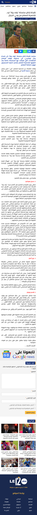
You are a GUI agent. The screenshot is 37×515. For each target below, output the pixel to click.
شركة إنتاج (26, 56)
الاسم (34, 391)
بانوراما (7, 501)
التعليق (33, 371)
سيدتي (18, 499)
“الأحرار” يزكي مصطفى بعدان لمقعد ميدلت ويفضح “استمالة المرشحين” (10, 470)
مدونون (18, 504)
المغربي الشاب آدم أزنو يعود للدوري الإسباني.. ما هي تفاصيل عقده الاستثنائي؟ (28, 470)
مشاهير (8, 6)
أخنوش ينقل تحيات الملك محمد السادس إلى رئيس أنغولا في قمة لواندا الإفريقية (27, 436)
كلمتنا (18, 501)
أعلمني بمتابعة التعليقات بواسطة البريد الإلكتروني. (21, 405)
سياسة (30, 6)
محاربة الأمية (25, 71)
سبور (13, 6)
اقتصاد (30, 504)
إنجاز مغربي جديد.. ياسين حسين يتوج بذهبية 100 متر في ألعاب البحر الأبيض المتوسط (9, 453)
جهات (6, 499)
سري (18, 6)
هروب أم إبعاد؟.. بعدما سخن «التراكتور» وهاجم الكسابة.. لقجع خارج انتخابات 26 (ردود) (10, 436)
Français (7, 2)
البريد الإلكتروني (31, 398)
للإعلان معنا (6, 507)
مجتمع (24, 6)
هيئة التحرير (6, 504)
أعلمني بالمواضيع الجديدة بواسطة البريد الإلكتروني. (21, 408)
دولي (18, 510)
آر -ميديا (18, 507)
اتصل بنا (6, 510)
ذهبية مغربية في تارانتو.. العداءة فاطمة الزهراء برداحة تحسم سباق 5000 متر (28, 453)
